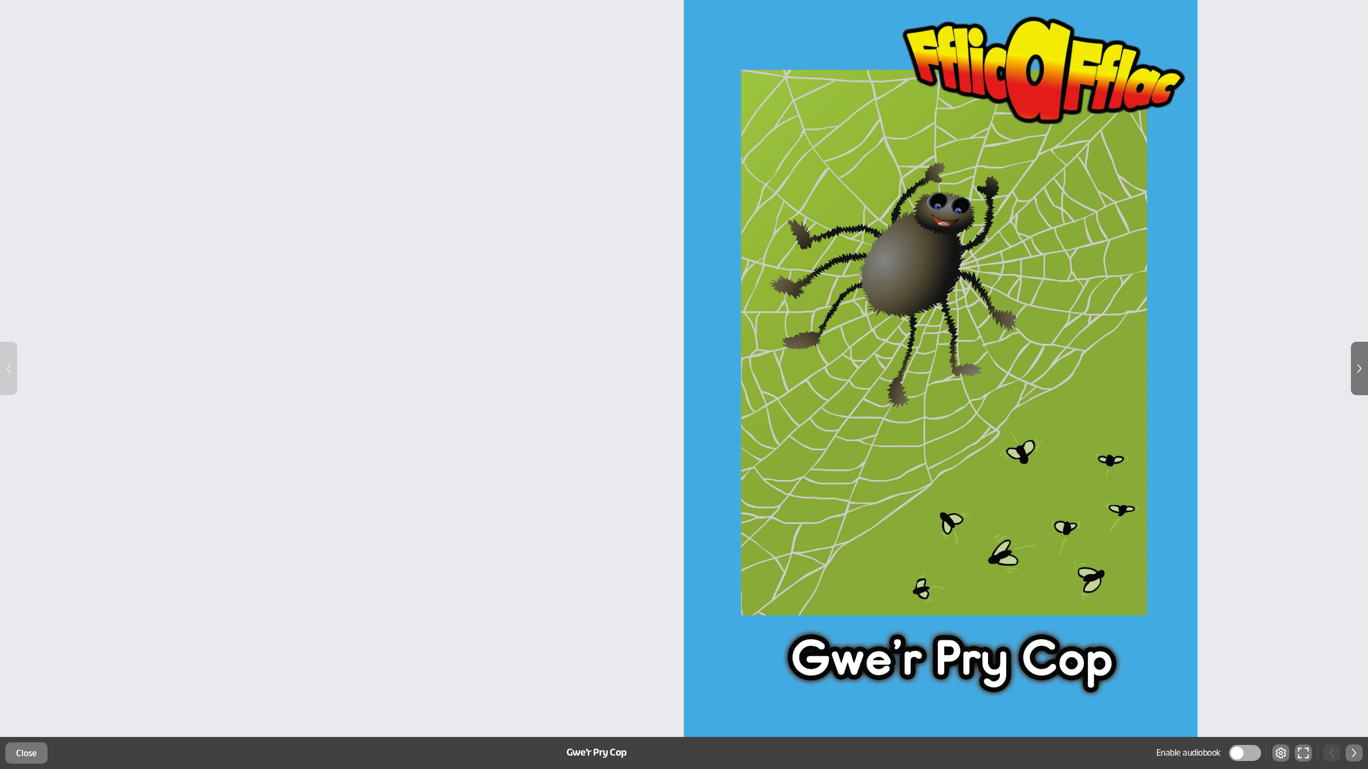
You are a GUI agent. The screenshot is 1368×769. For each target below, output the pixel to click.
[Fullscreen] (1303, 753)
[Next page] (1359, 368)
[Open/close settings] (1280, 753)
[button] (1245, 753)
